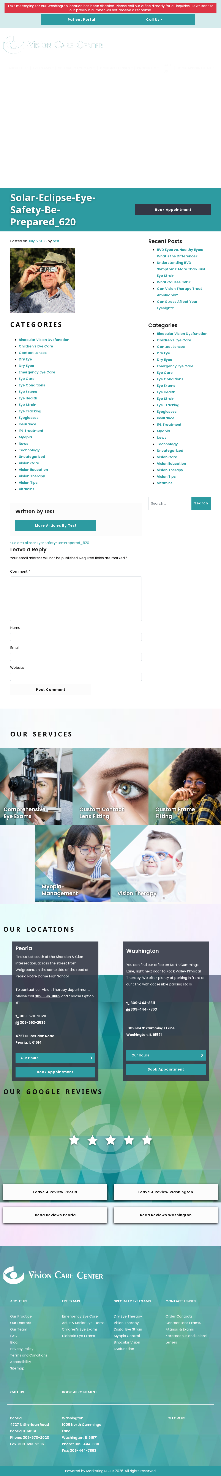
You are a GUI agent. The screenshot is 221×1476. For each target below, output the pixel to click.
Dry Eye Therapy (128, 1316)
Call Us (167, 68)
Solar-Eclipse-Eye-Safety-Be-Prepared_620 (50, 542)
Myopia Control (127, 1335)
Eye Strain (27, 404)
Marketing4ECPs (100, 1470)
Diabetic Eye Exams (78, 1335)
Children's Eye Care (36, 346)
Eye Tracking (30, 411)
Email (14, 647)
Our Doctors (20, 1322)
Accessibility (20, 1361)
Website (17, 667)
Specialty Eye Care (75, 68)
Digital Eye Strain (128, 1329)
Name (15, 627)
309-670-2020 (33, 1016)
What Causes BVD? (174, 282)
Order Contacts (179, 1316)
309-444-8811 (143, 1002)
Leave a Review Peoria (55, 1192)
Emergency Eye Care (37, 372)
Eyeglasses (28, 417)
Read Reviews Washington (166, 1215)
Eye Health (28, 398)
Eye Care (27, 378)
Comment (20, 571)
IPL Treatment (31, 430)
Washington (72, 1418)
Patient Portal (81, 19)
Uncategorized (32, 456)
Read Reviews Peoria (55, 1215)
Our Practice (21, 1316)
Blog (13, 1342)
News (23, 443)
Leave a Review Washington (165, 1192)
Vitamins (26, 489)
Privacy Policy (21, 1348)
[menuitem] (18, 68)
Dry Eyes (26, 365)
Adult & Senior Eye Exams (83, 1322)
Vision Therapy (32, 476)
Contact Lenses (115, 68)
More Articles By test (56, 525)
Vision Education (33, 469)
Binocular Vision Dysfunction (44, 339)
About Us (17, 68)
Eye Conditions (32, 385)
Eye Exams (42, 68)
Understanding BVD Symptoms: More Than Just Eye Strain (181, 269)
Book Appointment (194, 68)
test (56, 241)
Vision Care (29, 463)
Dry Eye (25, 359)
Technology (29, 450)
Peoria (16, 1418)
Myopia (25, 437)
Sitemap (17, 1368)
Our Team (18, 1329)
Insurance (27, 424)
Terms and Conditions (28, 1355)
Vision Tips (28, 482)
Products (146, 68)
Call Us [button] (153, 19)
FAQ (13, 1335)
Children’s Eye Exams (80, 1329)
